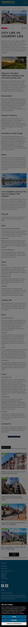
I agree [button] (14, 616)
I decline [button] (14, 620)
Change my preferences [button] (14, 623)
